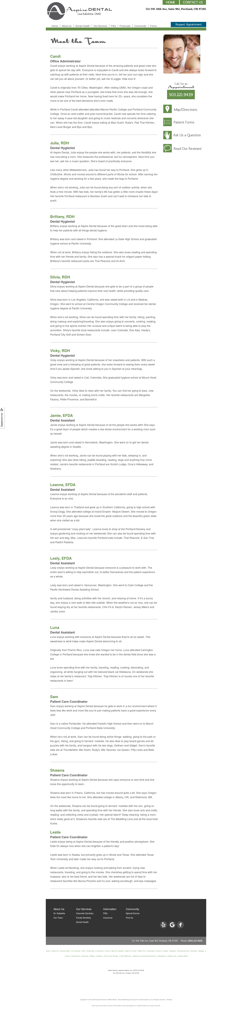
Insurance (107, 917)
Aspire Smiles (183, 956)
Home (55, 26)
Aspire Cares (172, 956)
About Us (66, 26)
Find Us (129, 917)
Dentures (85, 956)
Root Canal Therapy (111, 956)
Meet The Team (131, 951)
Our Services (100, 26)
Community (140, 26)
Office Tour (142, 951)
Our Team (58, 917)
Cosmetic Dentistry (84, 913)
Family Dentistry (83, 917)
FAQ (113, 26)
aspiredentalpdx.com (125, 970)
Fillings (92, 956)
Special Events (132, 913)
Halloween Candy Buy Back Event (144, 956)
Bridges (201, 951)
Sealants (173, 951)
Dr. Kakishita (59, 913)
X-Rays (165, 951)
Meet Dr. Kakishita (118, 951)
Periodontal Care (183, 951)
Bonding (194, 951)
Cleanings (151, 951)
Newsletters (162, 956)
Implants (100, 956)
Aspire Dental (100, 999)
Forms (153, 26)
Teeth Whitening (125, 956)
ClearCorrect (76, 956)
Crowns (67, 956)
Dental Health (82, 26)
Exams (158, 951)
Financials (125, 26)
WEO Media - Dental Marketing (118, 999)
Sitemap (169, 999)
